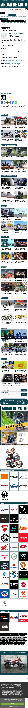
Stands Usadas (23, 637)
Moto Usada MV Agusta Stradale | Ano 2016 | (13, 653)
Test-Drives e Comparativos (8, 145)
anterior (3, 22)
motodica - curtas (22, 16)
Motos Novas (22, 634)
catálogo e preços (9, 13)
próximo (3, 24)
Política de (13, 706)
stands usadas (19, 14)
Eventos (3, 359)
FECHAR (12, 703)
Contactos (3, 684)
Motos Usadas (4, 634)
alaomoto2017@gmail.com (15, 60)
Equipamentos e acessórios (8, 175)
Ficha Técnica (9, 684)
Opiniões (3, 206)
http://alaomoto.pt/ (13, 64)
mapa (9, 18)
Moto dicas (4, 328)
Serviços (21, 644)
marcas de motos (4, 14)
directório (5, 18)
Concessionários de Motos (11, 637)
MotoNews (4, 114)
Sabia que (3, 298)
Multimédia (4, 237)
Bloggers (10, 644)
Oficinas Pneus (15, 639)
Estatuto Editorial (17, 684)
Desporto (3, 267)
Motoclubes (4, 644)
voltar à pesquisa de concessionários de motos (16, 22)
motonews (3, 16)
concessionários (12, 14)
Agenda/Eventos (13, 634)
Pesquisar (24, 390)
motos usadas (17, 13)
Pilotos (16, 644)
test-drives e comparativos (11, 16)
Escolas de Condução (19, 643)
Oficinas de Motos (5, 639)
